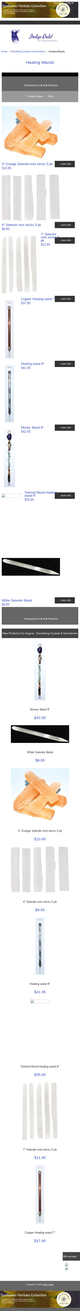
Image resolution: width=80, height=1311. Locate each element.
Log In (70, 2)
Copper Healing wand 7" (38, 299)
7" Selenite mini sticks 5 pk (50, 237)
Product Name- (36, 96)
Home (57, 2)
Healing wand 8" (32, 364)
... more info (65, 164)
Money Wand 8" (32, 427)
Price (51, 96)
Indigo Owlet (48, 1284)
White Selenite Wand (17, 600)
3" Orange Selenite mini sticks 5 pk (27, 164)
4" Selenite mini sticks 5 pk (21, 225)
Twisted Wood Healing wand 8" (40, 493)
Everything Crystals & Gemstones (28, 51)
